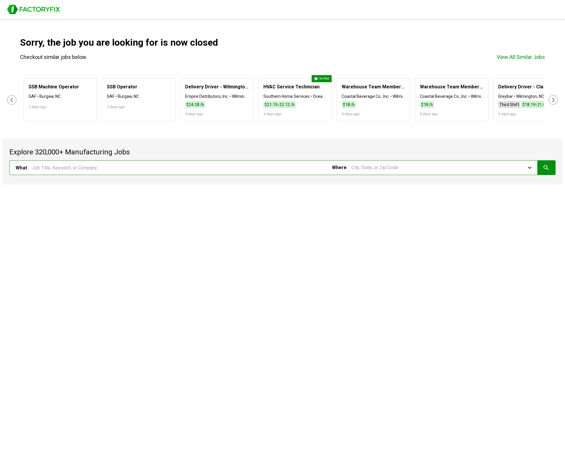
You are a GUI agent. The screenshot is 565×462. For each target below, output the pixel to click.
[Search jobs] (546, 168)
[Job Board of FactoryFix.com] (33, 9)
